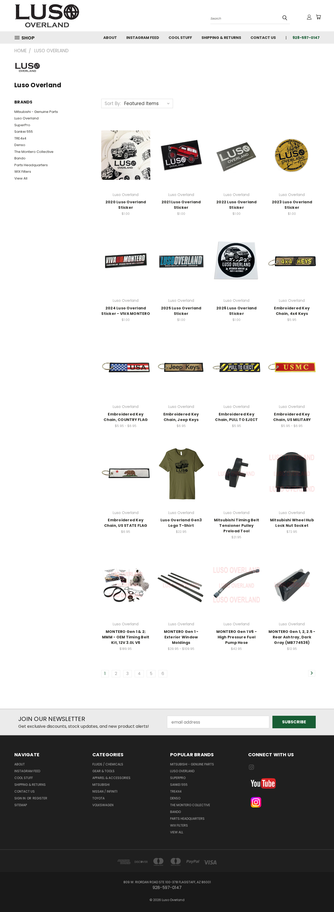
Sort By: (113, 103)
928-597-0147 (306, 37)
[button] (284, 783)
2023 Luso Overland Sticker (292, 204)
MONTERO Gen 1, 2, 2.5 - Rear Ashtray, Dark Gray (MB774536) (292, 637)
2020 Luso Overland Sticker (125, 204)
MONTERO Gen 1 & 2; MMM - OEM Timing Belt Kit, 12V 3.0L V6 (125, 637)
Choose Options (125, 366)
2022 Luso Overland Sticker (236, 204)
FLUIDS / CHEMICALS (107, 764)
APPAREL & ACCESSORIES (111, 778)
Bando (20, 158)
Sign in (20, 798)
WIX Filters (22, 171)
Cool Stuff (180, 37)
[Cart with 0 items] (318, 17)
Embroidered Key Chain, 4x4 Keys (292, 310)
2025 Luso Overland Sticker (181, 310)
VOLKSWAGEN (103, 805)
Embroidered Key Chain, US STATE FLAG (125, 522)
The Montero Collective (33, 151)
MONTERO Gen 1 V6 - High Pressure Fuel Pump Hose (236, 637)
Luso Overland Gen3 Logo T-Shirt (181, 522)
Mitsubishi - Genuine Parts (36, 111)
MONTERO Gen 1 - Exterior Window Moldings (181, 637)
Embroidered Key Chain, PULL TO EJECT (236, 417)
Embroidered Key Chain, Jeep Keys (181, 417)
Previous (319, 895)
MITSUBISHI (101, 784)
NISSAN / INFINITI (104, 791)
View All (20, 178)
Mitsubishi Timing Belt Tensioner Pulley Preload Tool (236, 525)
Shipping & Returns (221, 37)
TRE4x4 (20, 138)
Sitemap (20, 805)
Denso (19, 144)
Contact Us (263, 37)
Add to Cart (126, 154)
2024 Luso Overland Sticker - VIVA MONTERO (125, 310)
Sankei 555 (23, 131)
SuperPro (22, 125)
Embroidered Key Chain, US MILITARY (292, 417)
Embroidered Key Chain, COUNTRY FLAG (126, 417)
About (110, 37)
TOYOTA (98, 798)
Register (40, 798)
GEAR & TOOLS (103, 771)
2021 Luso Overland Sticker (181, 204)
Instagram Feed (142, 37)
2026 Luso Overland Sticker (236, 310)
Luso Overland (26, 118)
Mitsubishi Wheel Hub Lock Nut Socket (292, 522)
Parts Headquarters (31, 165)
